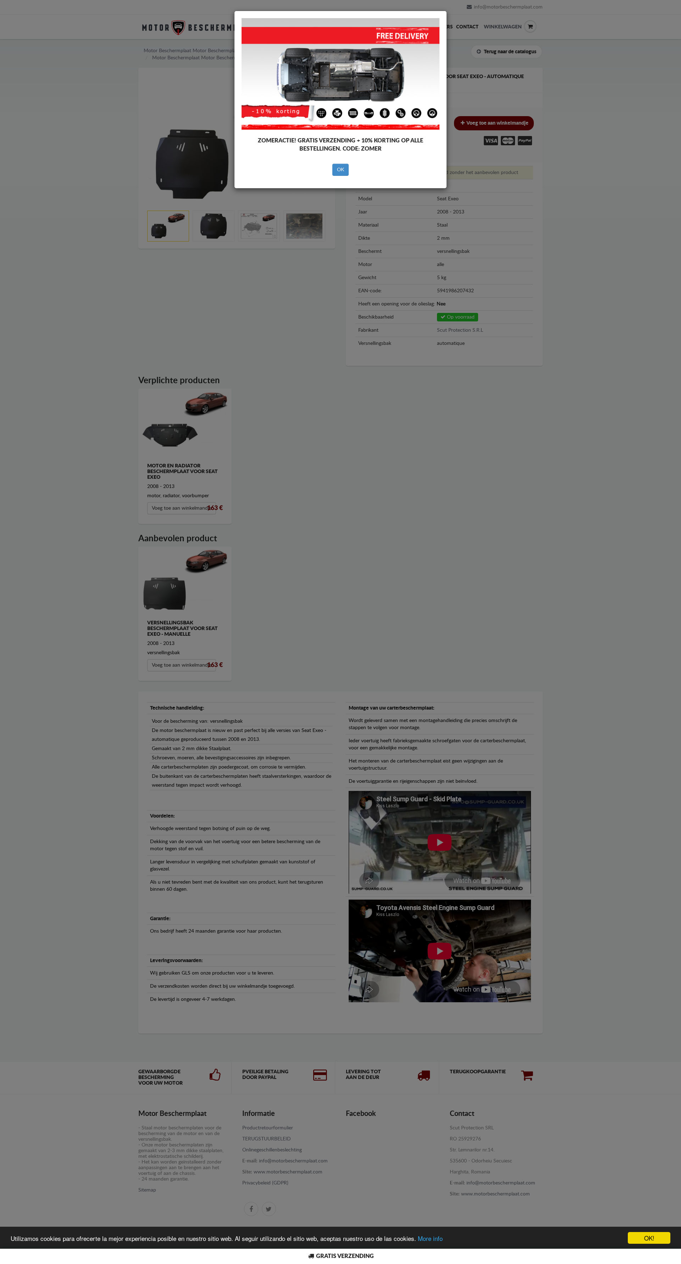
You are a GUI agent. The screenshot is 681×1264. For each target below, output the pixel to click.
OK (340, 169)
